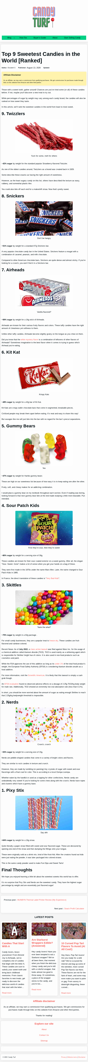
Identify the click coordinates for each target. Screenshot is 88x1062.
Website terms (72, 1057)
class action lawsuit (38, 649)
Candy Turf (12, 1057)
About (44, 1029)
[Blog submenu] (14, 37)
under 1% (59, 664)
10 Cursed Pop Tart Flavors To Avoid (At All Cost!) (73, 946)
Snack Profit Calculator (74, 909)
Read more (6, 993)
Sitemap (44, 1041)
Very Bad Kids (52, 578)
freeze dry (54, 641)
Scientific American (36, 675)
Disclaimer (81, 1057)
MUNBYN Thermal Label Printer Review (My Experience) (41, 900)
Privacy (63, 1057)
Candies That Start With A (13, 945)
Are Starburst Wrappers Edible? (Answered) (42, 942)
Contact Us (44, 1035)
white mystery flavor (29, 340)
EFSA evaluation (11, 684)
